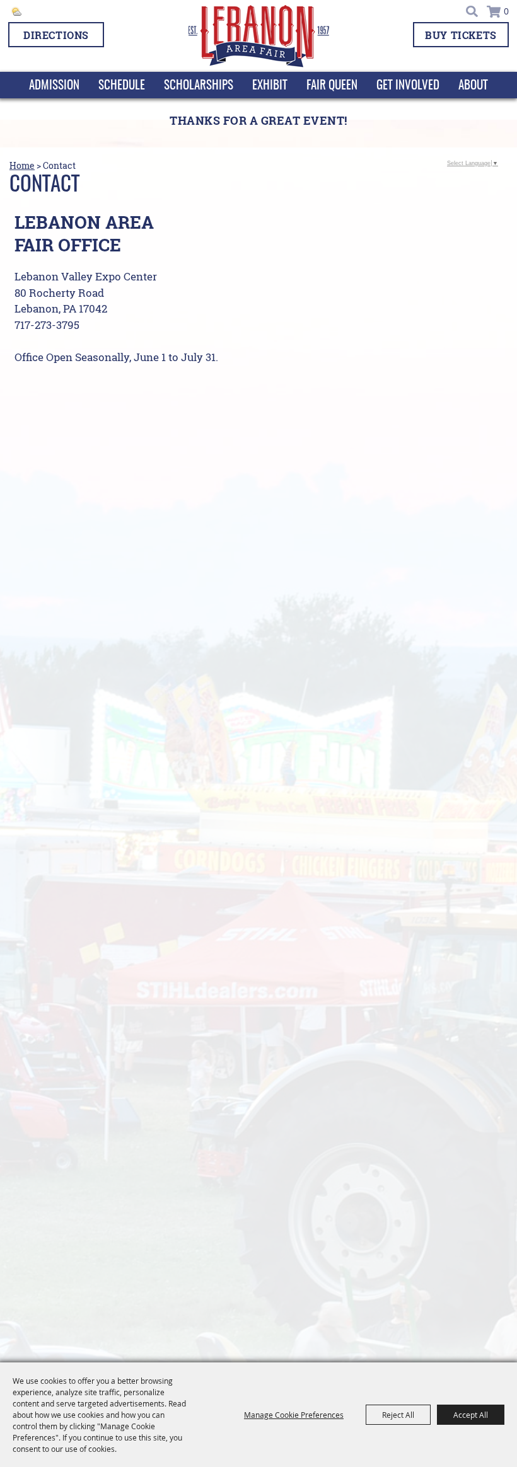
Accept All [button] (470, 1415)
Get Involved (407, 86)
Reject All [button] (398, 1415)
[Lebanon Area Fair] (259, 36)
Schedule (121, 86)
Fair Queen (331, 86)
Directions (56, 35)
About (473, 86)
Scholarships (198, 86)
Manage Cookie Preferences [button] (294, 1415)
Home (22, 165)
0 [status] (506, 12)
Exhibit (270, 86)
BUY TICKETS (461, 35)
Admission (54, 86)
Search (473, 11)
